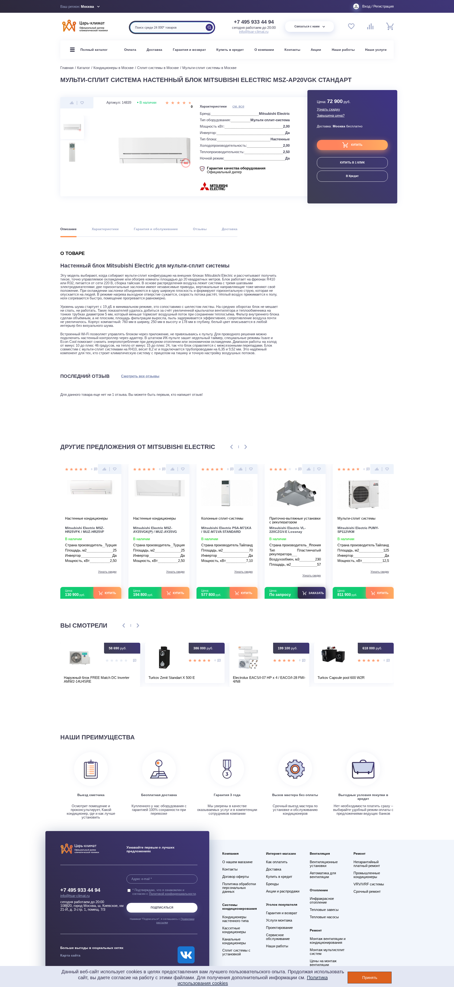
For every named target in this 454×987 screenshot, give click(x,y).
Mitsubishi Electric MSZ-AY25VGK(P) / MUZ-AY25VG (155, 530)
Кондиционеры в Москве (113, 68)
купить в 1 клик (352, 162)
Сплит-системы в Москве (158, 68)
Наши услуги (376, 50)
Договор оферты (235, 877)
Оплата (130, 50)
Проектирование (279, 928)
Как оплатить (277, 862)
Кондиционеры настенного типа (235, 919)
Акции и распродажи (282, 891)
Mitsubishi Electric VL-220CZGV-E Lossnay (287, 530)
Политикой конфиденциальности (172, 894)
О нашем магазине (237, 862)
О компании (264, 50)
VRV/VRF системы (369, 884)
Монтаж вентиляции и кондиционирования (327, 940)
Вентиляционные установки (324, 864)
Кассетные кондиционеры (234, 930)
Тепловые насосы (324, 917)
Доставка (154, 50)
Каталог (83, 68)
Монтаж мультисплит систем (327, 952)
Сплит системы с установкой (236, 952)
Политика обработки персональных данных (239, 887)
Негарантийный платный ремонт (367, 864)
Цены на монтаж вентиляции (323, 963)
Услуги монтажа (279, 920)
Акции (316, 50)
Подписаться (162, 907)
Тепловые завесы (324, 910)
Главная (67, 68)
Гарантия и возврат (189, 50)
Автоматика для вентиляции (323, 875)
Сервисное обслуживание (278, 937)
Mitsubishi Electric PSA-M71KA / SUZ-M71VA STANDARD (226, 530)
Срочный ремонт (367, 891)
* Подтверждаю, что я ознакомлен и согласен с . (164, 892)
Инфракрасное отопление (322, 900)
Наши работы (343, 50)
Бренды (272, 884)
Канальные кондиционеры (234, 941)
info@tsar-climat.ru (253, 32)
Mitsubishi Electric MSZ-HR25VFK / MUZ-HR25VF (84, 530)
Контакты (292, 50)
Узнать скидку (328, 109)
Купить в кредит (230, 50)
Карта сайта (70, 955)
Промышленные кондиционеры (367, 875)
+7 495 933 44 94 (254, 22)
